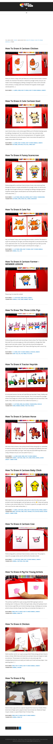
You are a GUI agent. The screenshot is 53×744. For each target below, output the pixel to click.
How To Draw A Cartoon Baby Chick (23, 470)
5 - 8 (13, 90)
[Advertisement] (26, 29)
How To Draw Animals (35, 90)
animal (15, 251)
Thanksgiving (41, 197)
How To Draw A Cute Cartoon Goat (22, 101)
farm (30, 144)
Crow (22, 198)
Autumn (15, 144)
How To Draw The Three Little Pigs (22, 310)
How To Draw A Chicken (17, 624)
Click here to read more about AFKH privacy (28, 739)
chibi (24, 457)
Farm (19, 90)
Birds (16, 90)
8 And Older (18, 456)
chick (25, 511)
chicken (29, 511)
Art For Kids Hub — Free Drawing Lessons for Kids (26, 5)
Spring (41, 509)
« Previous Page (10, 728)
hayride (22, 405)
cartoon (20, 144)
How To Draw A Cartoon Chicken (21, 48)
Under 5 (44, 90)
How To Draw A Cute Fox (17, 209)
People (26, 297)
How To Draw (25, 90)
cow (19, 299)
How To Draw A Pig (15, 678)
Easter (37, 511)
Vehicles (39, 404)
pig (19, 353)
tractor (30, 299)
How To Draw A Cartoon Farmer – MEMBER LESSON (22, 263)
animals (15, 299)
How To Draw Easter (33, 509)
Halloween (26, 197)
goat (33, 144)
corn (19, 198)
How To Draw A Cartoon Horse (20, 416)
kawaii (37, 457)
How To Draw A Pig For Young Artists (24, 572)
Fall (27, 144)
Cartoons (17, 297)
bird (14, 511)
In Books (33, 352)
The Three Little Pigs (26, 353)
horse (33, 457)
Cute (24, 144)
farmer (26, 299)
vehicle (32, 405)
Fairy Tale (15, 353)
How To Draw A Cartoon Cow (20, 524)
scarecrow (34, 198)
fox (21, 251)
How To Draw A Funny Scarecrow (22, 155)
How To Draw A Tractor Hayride (21, 364)
